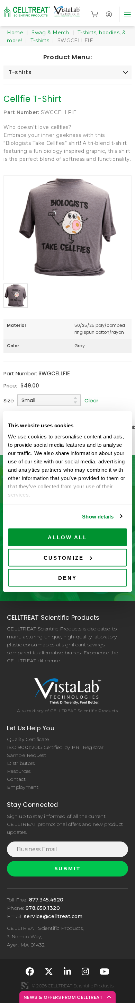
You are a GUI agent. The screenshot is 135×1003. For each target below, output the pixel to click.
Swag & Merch (50, 32)
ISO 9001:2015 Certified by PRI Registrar (55, 747)
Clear (91, 400)
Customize (64, 557)
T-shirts (39, 40)
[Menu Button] (127, 14)
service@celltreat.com (53, 916)
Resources (19, 771)
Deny (67, 578)
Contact (16, 779)
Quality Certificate (28, 739)
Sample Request (26, 755)
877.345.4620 (46, 900)
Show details (98, 516)
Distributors (21, 763)
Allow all (67, 537)
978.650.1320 (43, 908)
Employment (22, 787)
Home (15, 32)
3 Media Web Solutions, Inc (24, 985)
